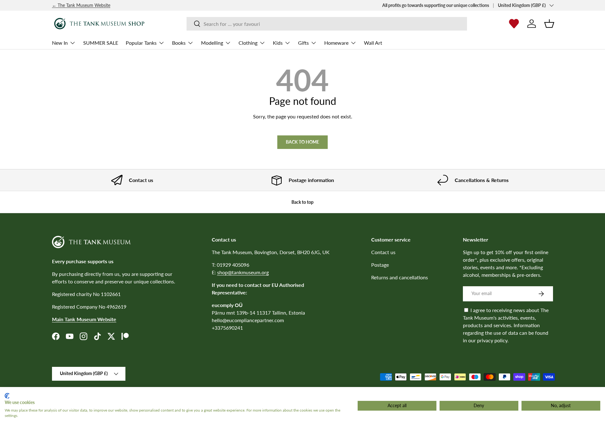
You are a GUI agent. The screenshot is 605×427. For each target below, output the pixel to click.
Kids (278, 43)
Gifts (303, 43)
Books (179, 43)
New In (60, 43)
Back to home (302, 142)
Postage (380, 265)
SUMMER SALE (100, 43)
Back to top (302, 202)
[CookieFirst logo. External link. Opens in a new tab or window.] (7, 396)
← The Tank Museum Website (81, 5)
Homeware (336, 43)
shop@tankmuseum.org (243, 272)
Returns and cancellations (399, 277)
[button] (549, 24)
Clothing (248, 43)
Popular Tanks (141, 43)
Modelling (212, 43)
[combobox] (327, 24)
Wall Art (373, 43)
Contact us (383, 252)
